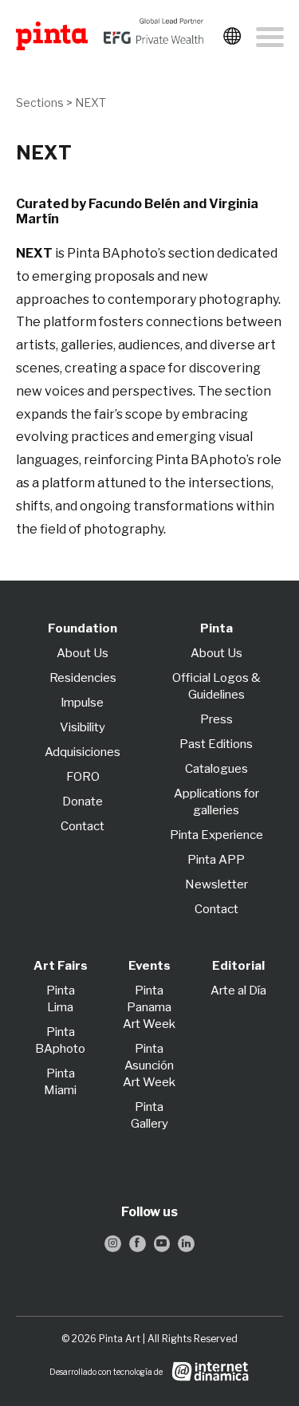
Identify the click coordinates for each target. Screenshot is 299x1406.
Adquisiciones (82, 752)
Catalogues (216, 769)
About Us (82, 653)
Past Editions (216, 744)
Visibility (82, 727)
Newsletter (216, 884)
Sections (40, 102)
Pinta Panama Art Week (149, 1007)
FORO (83, 777)
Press (216, 719)
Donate (82, 801)
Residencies (82, 678)
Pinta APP (216, 860)
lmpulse (82, 702)
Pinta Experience (216, 835)
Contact (82, 826)
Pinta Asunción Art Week (149, 1065)
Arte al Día (238, 990)
